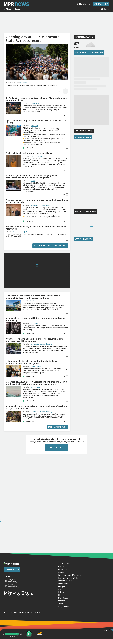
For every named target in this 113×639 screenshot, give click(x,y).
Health (32, 301)
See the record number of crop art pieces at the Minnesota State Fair (44, 135)
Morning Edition (36, 323)
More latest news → (57, 427)
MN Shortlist (35, 387)
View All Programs (83, 137)
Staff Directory (64, 598)
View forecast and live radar (89, 52)
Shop (60, 595)
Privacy (61, 592)
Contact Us (62, 569)
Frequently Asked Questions (69, 575)
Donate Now (101, 4)
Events (61, 572)
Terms (61, 603)
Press (60, 589)
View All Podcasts (83, 239)
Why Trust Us (64, 606)
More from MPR (65, 581)
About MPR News (65, 563)
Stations (61, 601)
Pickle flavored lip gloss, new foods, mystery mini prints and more (44, 139)
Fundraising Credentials (68, 578)
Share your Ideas (56, 447)
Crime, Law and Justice (39, 156)
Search (18, 9)
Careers (61, 566)
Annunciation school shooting (41, 205)
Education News (36, 366)
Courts (33, 181)
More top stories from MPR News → (50, 245)
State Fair (23, 83)
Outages (61, 586)
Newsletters (63, 583)
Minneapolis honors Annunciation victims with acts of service (42, 217)
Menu (8, 9)
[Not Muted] (3, 634)
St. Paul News (35, 103)
